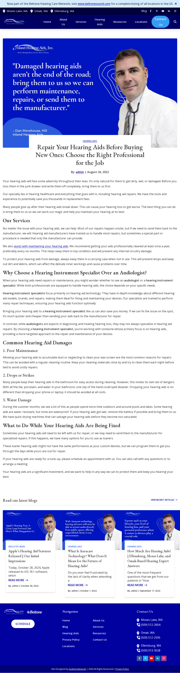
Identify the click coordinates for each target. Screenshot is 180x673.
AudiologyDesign (77, 669)
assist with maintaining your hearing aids (41, 246)
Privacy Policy (122, 669)
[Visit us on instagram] (175, 11)
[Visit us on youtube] (163, 11)
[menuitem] (143, 11)
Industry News (16, 546)
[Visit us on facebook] (151, 11)
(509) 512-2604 (150, 625)
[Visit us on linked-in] (169, 11)
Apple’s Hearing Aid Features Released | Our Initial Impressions (29, 556)
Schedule (22, 624)
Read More (16, 580)
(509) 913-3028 (150, 650)
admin (80, 172)
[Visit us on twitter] (157, 11)
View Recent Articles (162, 499)
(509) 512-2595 (150, 638)
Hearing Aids (90, 141)
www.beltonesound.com (94, 4)
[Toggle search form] (175, 21)
